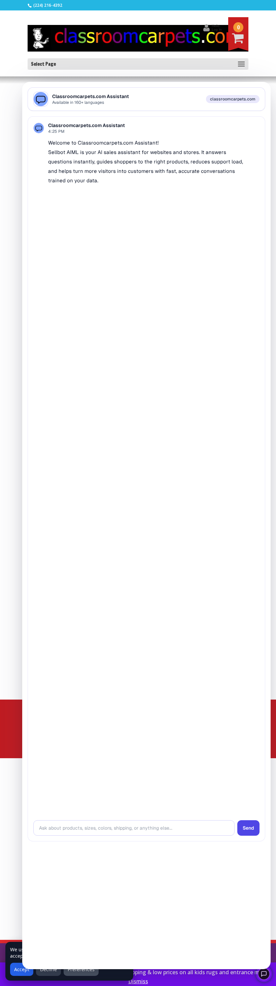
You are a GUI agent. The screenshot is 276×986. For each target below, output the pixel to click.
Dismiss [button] (138, 981)
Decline (48, 969)
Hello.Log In (217, 27)
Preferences (81, 969)
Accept (21, 969)
